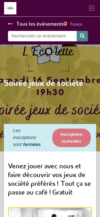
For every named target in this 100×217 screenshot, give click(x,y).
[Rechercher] (82, 36)
